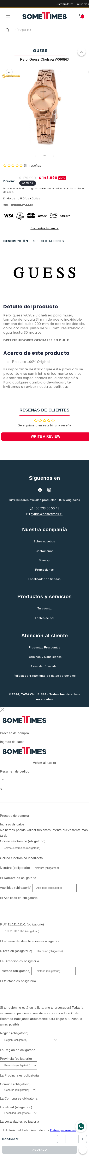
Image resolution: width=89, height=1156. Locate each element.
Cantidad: (10, 1139)
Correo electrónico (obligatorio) (22, 841)
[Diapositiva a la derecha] (53, 155)
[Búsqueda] (7, 30)
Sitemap (44, 560)
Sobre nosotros (44, 541)
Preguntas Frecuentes (44, 647)
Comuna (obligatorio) (15, 1084)
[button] (8, 15)
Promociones (44, 569)
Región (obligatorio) (14, 1033)
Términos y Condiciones (44, 656)
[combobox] (50, 30)
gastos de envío (41, 188)
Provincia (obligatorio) (16, 1058)
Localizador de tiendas (44, 579)
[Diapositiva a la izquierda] (35, 155)
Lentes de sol (44, 618)
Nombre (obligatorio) (15, 867)
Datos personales (63, 1130)
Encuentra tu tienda (44, 228)
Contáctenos (45, 551)
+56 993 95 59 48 (46, 508)
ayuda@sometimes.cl (47, 514)
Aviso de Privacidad (44, 666)
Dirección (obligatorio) (16, 951)
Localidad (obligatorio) (16, 1107)
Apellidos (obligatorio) (16, 887)
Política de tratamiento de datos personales (44, 675)
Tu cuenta (44, 608)
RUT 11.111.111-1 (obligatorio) (22, 924)
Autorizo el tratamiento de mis (40, 1130)
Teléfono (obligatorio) (15, 971)
